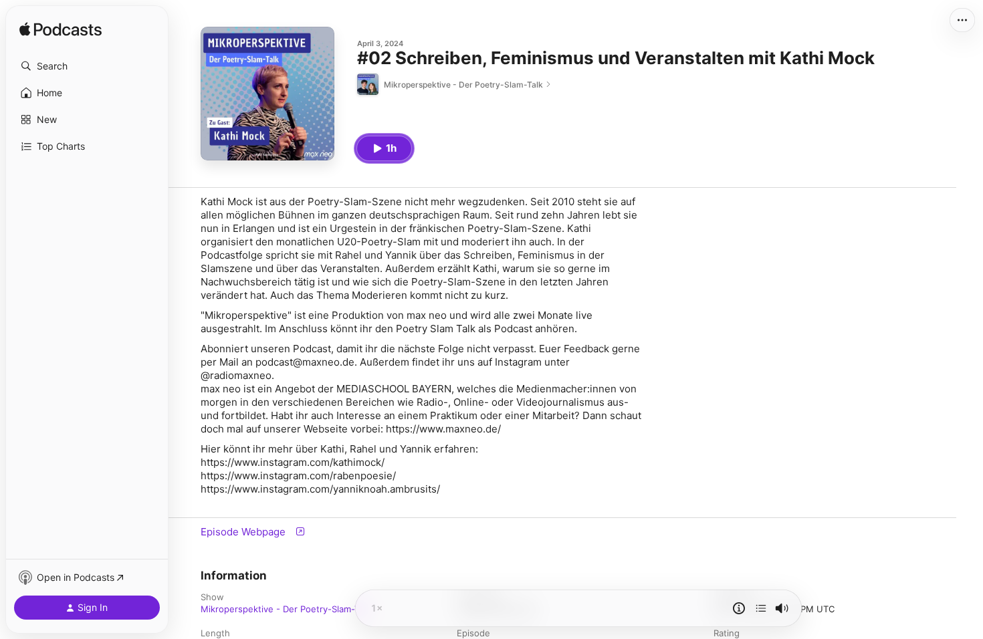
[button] (87, 66)
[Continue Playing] (761, 608)
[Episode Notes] (739, 608)
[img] (60, 30)
